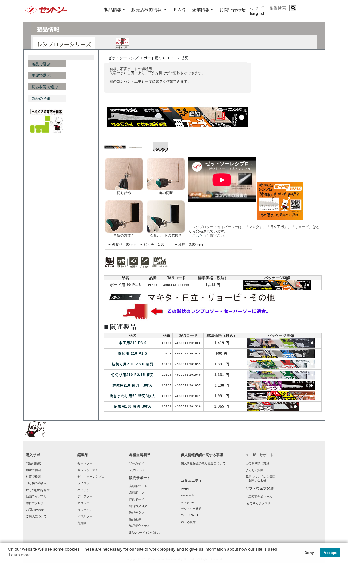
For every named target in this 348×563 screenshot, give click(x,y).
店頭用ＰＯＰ (138, 492)
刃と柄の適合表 (36, 483)
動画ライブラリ (36, 496)
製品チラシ (136, 512)
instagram (187, 502)
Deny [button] (309, 552)
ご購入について (36, 516)
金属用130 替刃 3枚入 (133, 406)
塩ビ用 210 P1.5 (132, 354)
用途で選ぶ (41, 75)
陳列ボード (136, 499)
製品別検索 (33, 463)
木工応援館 (188, 522)
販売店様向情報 (147, 9)
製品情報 (113, 9)
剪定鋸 (81, 523)
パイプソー (84, 490)
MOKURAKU (189, 515)
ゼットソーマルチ (89, 470)
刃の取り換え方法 (257, 463)
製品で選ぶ (41, 64)
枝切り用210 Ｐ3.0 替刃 (132, 364)
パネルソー (84, 516)
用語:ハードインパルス (144, 532)
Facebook (187, 495)
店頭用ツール (138, 486)
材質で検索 (33, 476)
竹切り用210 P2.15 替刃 (132, 375)
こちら (197, 236)
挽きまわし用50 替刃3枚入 (133, 396)
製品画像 (135, 519)
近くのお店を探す (38, 490)
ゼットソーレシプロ (90, 476)
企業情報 (201, 9)
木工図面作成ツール (259, 496)
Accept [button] (330, 552)
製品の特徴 (41, 98)
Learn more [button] (20, 555)
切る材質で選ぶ (45, 87)
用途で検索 (33, 470)
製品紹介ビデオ (139, 525)
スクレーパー (138, 470)
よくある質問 (254, 470)
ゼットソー (84, 463)
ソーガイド (136, 463)
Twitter (185, 488)
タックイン (84, 509)
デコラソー (84, 496)
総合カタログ (35, 503)
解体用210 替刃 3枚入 (132, 385)
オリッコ (83, 503)
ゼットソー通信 (191, 508)
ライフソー (84, 483)
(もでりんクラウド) (259, 503)
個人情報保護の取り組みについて (203, 463)
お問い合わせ (35, 509)
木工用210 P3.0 (133, 343)
